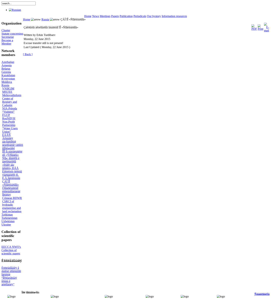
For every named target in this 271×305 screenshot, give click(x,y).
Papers (115, 16)
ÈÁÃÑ (6, 135)
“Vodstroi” (8, 111)
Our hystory (154, 16)
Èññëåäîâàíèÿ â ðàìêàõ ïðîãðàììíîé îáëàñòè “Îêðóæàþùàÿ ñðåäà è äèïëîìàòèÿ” (11, 276)
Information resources (174, 16)
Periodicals (139, 16)
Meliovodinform (11, 95)
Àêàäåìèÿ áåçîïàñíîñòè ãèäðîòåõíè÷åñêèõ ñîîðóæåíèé (12, 143)
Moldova (6, 81)
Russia (5, 85)
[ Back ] (27, 54)
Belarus (5, 68)
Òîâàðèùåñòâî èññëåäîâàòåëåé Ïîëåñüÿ (11, 191)
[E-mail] (266, 26)
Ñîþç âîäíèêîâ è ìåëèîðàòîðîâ (10, 160)
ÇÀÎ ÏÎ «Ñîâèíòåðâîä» (10, 183)
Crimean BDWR (12, 198)
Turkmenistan (9, 217)
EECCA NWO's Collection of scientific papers (11, 250)
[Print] (260, 26)
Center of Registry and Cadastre (9, 102)
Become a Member (7, 42)
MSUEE (7, 91)
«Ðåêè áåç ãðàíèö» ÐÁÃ (10, 166)
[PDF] (254, 26)
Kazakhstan (8, 75)
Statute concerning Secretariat (12, 35)
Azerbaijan (7, 62)
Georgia (6, 72)
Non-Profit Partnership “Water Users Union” (10, 126)
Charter (5, 30)
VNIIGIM (8, 88)
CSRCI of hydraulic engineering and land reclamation (11, 206)
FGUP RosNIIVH (8, 117)
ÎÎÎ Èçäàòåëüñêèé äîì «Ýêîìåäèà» (12, 153)
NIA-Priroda (9, 108)
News (95, 16)
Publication (126, 16)
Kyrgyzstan (8, 78)
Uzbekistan (8, 221)
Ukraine (6, 224)
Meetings (105, 16)
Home (87, 16)
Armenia (6, 65)
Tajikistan (7, 214)
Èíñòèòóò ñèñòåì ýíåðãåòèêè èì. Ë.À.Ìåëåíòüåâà (12, 175)
